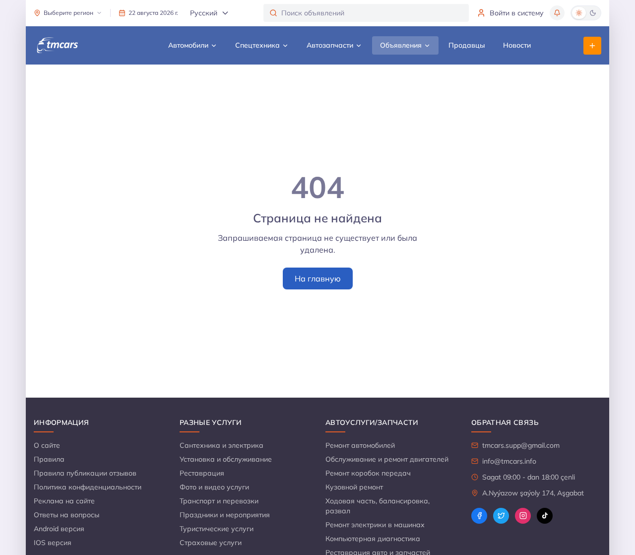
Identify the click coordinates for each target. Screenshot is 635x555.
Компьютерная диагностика (372, 538)
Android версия (59, 528)
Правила (49, 459)
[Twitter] (501, 516)
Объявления (401, 45)
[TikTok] (545, 516)
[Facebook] (479, 516)
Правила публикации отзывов (85, 473)
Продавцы (466, 45)
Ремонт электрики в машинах (375, 524)
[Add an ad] (592, 46)
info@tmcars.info (509, 461)
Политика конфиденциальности (87, 487)
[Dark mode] (593, 13)
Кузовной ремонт (354, 487)
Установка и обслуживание (226, 459)
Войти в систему (517, 12)
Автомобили (188, 45)
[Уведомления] (557, 12)
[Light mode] (579, 13)
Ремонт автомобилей (360, 445)
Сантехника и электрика (221, 445)
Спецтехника (257, 45)
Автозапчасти (330, 45)
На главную (318, 278)
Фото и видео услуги (214, 487)
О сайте (47, 445)
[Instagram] (523, 516)
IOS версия (52, 542)
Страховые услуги (211, 542)
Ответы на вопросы (66, 514)
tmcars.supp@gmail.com (521, 445)
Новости (517, 45)
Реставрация (202, 473)
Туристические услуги (217, 528)
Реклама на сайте (64, 500)
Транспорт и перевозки (219, 500)
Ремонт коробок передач (368, 473)
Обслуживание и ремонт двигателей (386, 459)
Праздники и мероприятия (225, 514)
